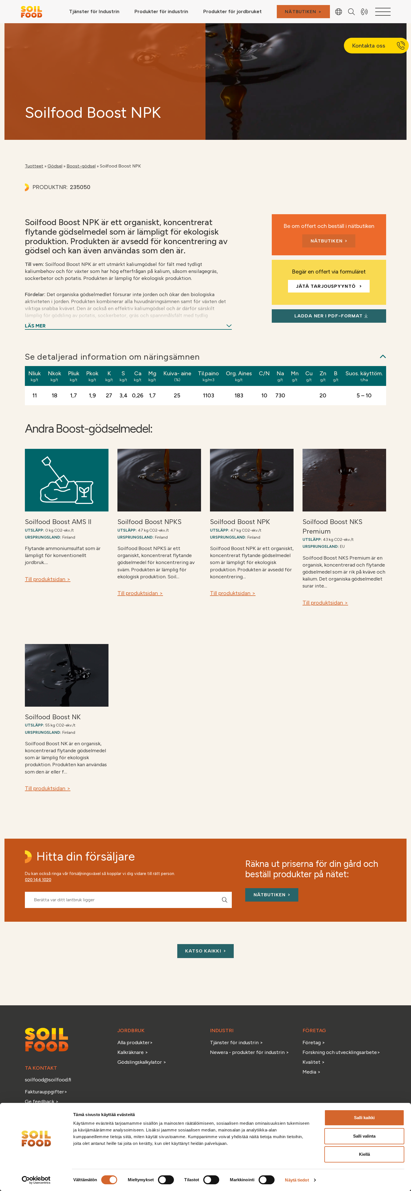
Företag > (314, 1042)
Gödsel (55, 166)
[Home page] (31, 11)
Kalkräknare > (132, 1052)
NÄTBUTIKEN (300, 11)
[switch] (166, 1179)
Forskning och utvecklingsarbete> (341, 1052)
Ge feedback (39, 1101)
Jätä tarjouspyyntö (326, 286)
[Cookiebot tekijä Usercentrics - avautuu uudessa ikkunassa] (36, 1180)
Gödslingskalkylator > (141, 1062)
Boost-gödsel (81, 166)
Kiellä (364, 1154)
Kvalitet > (314, 1062)
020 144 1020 (38, 879)
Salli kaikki (364, 1117)
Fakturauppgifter (44, 1092)
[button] (224, 899)
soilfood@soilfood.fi (48, 1080)
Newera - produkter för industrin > (249, 1052)
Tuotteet (34, 166)
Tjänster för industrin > (236, 1042)
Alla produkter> (135, 1042)
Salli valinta (364, 1136)
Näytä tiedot (297, 1180)
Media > (311, 1072)
